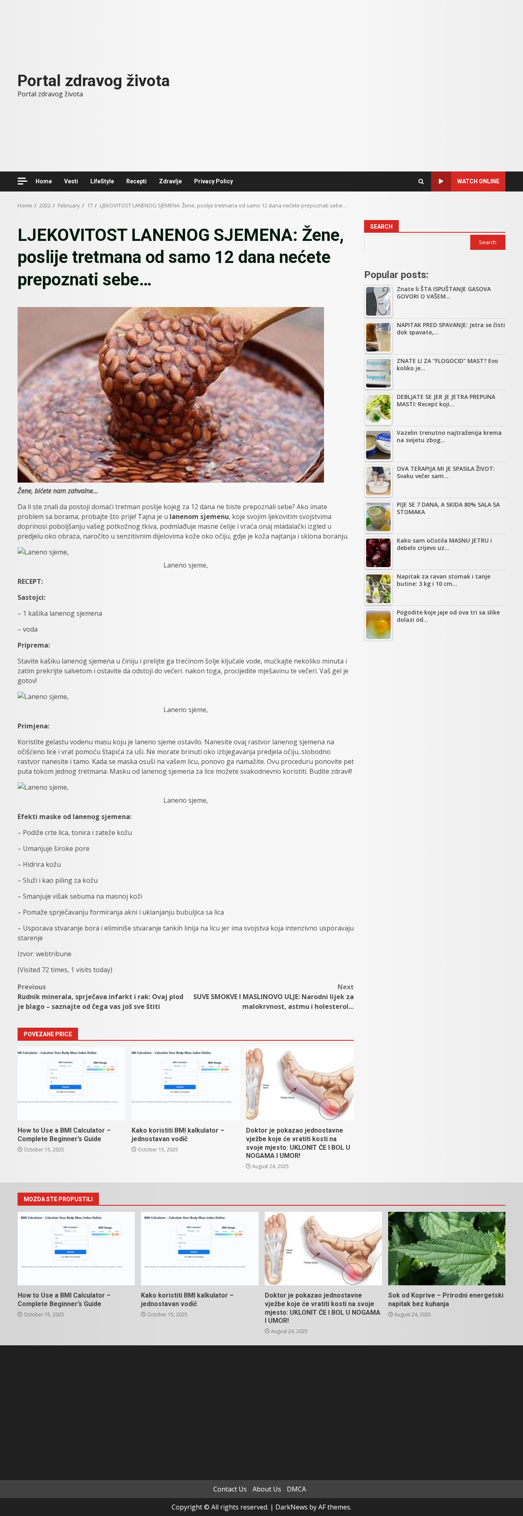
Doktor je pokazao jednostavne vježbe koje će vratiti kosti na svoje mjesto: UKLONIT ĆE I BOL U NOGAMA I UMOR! (300, 1083)
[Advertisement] (434, 708)
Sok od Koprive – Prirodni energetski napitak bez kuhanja (446, 1248)
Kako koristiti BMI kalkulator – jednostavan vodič (185, 1083)
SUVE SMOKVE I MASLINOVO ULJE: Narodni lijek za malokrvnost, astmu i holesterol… (273, 996)
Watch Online (478, 181)
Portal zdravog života (94, 80)
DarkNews (291, 1507)
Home (44, 181)
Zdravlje (170, 181)
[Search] (421, 181)
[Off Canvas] (22, 181)
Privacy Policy (213, 181)
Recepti (136, 181)
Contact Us (230, 1489)
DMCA (296, 1489)
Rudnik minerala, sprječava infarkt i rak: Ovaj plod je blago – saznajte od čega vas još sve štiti (100, 996)
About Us (267, 1489)
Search (381, 226)
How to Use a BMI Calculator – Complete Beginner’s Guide (71, 1083)
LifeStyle (102, 181)
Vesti (71, 181)
